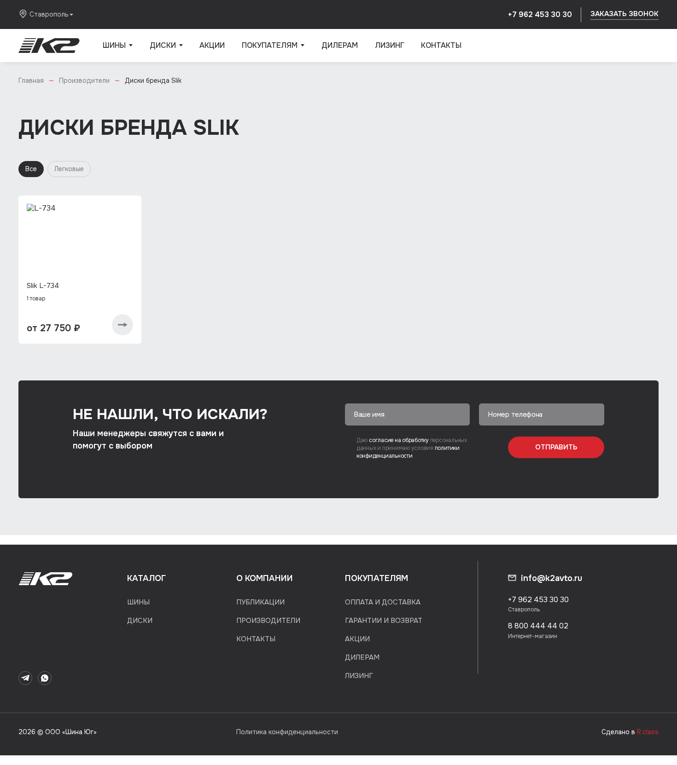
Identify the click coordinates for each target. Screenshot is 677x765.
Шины (118, 51)
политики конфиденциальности (408, 452)
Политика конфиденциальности (287, 732)
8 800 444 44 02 (538, 626)
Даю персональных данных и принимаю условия (411, 448)
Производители (268, 620)
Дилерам (339, 45)
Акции (212, 45)
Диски (166, 51)
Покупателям (273, 51)
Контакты (441, 45)
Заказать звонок (624, 13)
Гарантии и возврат (383, 620)
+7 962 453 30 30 (540, 14)
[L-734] (80, 245)
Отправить (556, 447)
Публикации (260, 602)
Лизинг (389, 45)
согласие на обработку (399, 440)
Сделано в (630, 732)
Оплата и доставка (382, 602)
